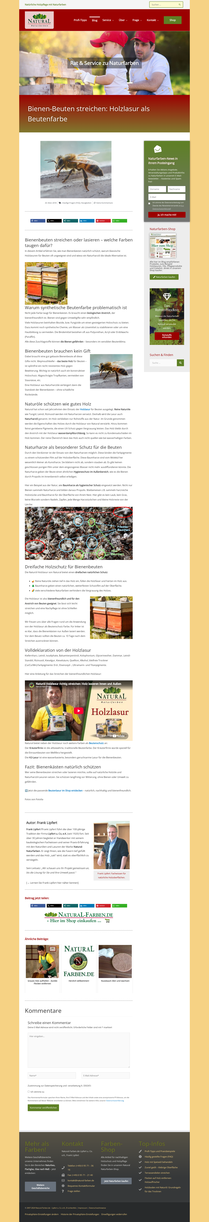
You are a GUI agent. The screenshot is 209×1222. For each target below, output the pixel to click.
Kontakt (151, 20)
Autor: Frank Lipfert (41, 822)
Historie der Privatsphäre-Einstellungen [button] (80, 1214)
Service (107, 20)
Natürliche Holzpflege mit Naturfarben (45, 4)
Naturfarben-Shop (162, 229)
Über (122, 20)
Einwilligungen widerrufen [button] (114, 1214)
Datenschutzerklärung (115, 1100)
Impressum (82, 1208)
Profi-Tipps (80, 20)
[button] (37, 221)
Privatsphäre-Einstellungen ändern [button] (42, 1214)
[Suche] (180, 362)
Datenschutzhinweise (97, 1208)
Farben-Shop (112, 1146)
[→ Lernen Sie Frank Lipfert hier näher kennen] (52, 882)
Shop (173, 20)
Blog (94, 20)
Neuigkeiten (86, 203)
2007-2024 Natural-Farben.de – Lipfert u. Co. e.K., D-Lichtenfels (51, 1208)
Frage (136, 20)
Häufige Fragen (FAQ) (71, 203)
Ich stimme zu (37, 1091)
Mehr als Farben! (37, 1146)
